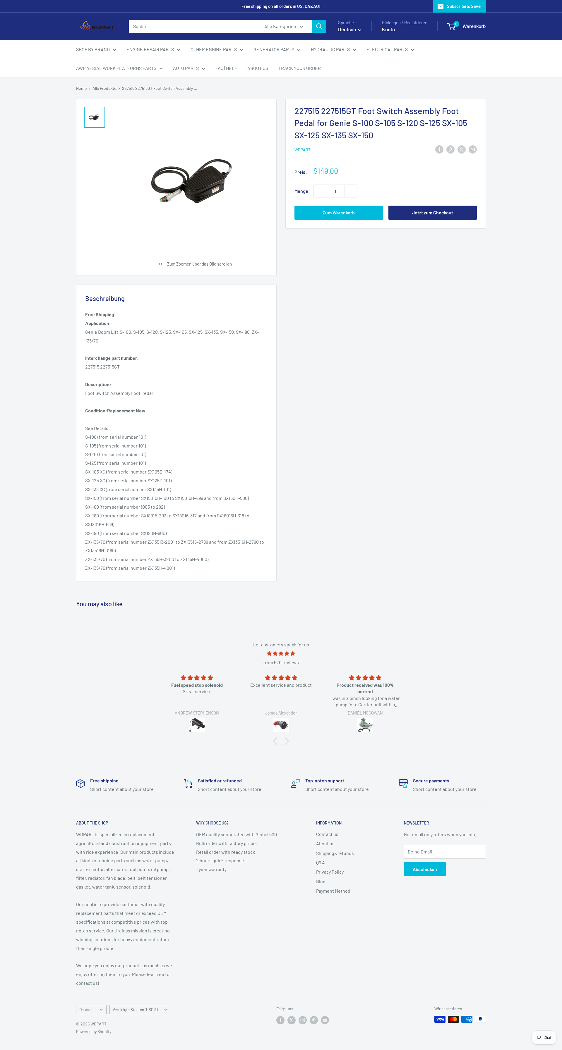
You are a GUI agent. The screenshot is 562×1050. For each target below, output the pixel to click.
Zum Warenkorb (339, 212)
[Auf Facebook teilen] (439, 149)
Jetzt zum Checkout (432, 212)
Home (81, 88)
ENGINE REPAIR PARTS (150, 49)
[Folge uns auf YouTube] (325, 1020)
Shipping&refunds (335, 853)
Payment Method (333, 891)
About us (325, 843)
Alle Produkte (104, 88)
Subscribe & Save (464, 6)
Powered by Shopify (93, 1031)
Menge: (302, 191)
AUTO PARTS (186, 68)
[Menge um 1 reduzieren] (320, 191)
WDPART (302, 149)
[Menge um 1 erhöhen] (351, 191)
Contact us (327, 834)
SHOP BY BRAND (93, 49)
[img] (281, 653)
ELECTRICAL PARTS (387, 49)
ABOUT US (257, 68)
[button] (277, 741)
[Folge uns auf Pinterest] (314, 1020)
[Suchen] (319, 26)
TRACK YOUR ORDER (299, 68)
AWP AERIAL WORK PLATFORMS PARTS (116, 68)
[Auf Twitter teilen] (462, 149)
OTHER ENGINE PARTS (214, 49)
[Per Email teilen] (473, 149)
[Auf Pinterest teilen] (450, 149)
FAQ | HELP (226, 68)
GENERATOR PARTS (273, 49)
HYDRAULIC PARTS (330, 49)
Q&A (320, 862)
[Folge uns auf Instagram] (303, 1020)
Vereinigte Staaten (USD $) (135, 1009)
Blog (320, 881)
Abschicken (425, 869)
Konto (388, 29)
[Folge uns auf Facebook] (280, 1020)
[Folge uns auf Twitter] (291, 1020)
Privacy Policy (330, 872)
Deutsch (86, 1009)
